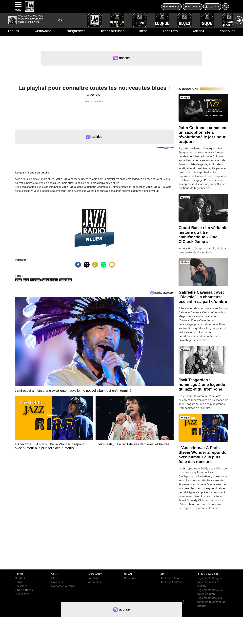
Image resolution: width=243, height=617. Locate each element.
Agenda (199, 31)
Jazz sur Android (171, 582)
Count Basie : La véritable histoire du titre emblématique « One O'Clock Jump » (203, 234)
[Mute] (60, 20)
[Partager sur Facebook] (77, 266)
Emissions (21, 586)
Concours (227, 31)
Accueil (14, 31)
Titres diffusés (112, 31)
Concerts (57, 582)
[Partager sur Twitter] (86, 266)
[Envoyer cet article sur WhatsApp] (102, 266)
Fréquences (76, 31)
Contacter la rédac (63, 586)
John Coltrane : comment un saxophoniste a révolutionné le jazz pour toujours (202, 134)
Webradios (43, 31)
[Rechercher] (225, 6)
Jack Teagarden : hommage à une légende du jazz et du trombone (202, 384)
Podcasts (170, 31)
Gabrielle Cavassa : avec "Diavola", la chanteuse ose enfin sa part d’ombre (203, 297)
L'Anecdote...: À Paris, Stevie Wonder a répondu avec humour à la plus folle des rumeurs (203, 455)
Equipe (19, 582)
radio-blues (65, 280)
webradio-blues (50, 280)
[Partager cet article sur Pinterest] (94, 266)
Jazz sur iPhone (170, 578)
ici (157, 190)
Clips (54, 578)
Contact (20, 578)
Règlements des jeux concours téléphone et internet (211, 601)
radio (25, 280)
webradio (35, 280)
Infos (143, 31)
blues (18, 280)
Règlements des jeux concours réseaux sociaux (210, 582)
